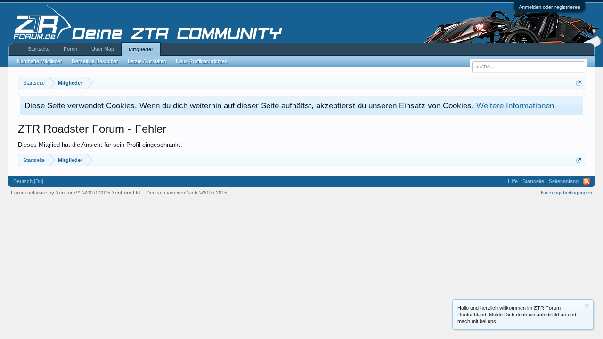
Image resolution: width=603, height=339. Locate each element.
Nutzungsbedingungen (566, 192)
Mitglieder (141, 49)
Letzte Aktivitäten (147, 61)
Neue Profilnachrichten (202, 61)
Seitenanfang (564, 181)
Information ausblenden (587, 305)
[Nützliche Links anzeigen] (579, 83)
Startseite (38, 49)
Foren (70, 49)
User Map (102, 49)
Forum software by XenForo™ (76, 192)
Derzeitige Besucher (95, 61)
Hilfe (513, 181)
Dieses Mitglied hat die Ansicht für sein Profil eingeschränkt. (100, 144)
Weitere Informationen (515, 105)
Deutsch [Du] (28, 181)
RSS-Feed (586, 181)
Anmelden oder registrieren (549, 7)
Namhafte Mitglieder (39, 61)
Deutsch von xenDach (186, 192)
